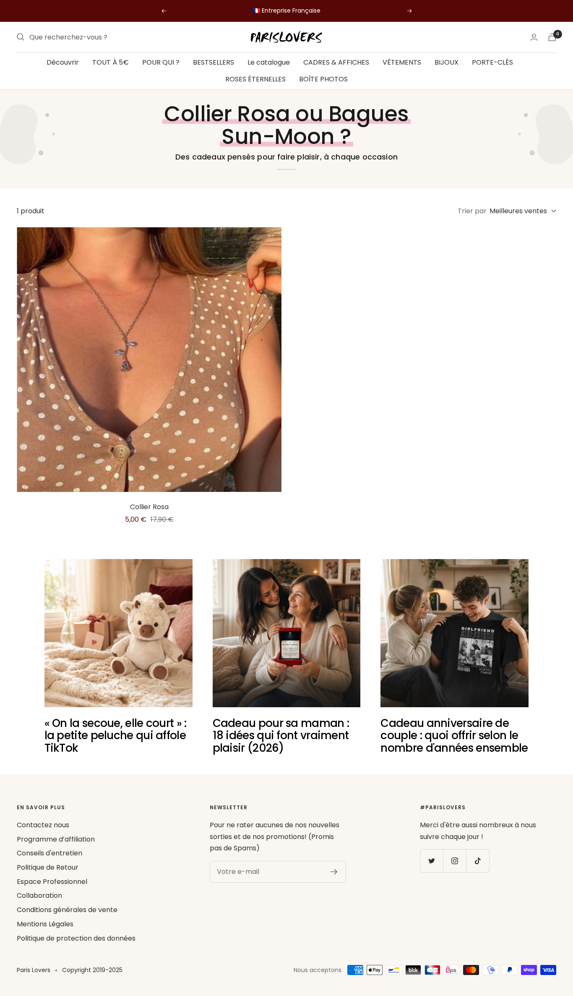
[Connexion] (534, 37)
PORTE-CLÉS (492, 62)
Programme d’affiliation (56, 839)
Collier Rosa (149, 507)
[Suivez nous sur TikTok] (477, 860)
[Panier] (552, 37)
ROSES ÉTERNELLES (255, 79)
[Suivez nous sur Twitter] (431, 860)
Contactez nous (43, 825)
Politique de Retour (47, 867)
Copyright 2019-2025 (92, 970)
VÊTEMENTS (402, 62)
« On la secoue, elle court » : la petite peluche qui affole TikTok (115, 735)
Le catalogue (268, 62)
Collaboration (39, 895)
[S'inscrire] (334, 872)
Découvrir (63, 62)
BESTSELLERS (213, 62)
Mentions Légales (45, 924)
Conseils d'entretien (49, 853)
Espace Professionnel (52, 881)
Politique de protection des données (76, 938)
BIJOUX (446, 62)
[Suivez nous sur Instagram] (454, 860)
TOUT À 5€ (110, 62)
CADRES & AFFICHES (336, 62)
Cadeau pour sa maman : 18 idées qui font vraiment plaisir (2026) (281, 735)
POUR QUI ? (161, 62)
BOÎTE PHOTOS (323, 79)
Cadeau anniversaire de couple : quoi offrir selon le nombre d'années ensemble (454, 735)
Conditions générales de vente (67, 910)
